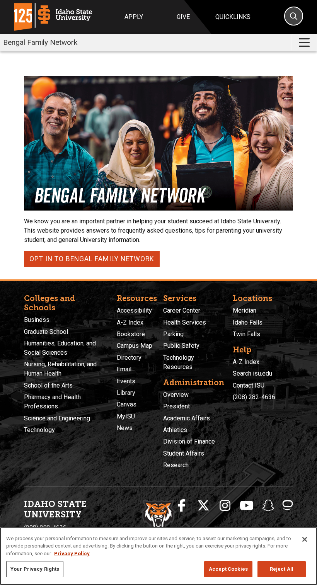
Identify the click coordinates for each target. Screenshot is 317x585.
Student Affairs (183, 453)
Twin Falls (246, 334)
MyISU (126, 416)
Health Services (184, 322)
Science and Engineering (57, 418)
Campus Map (134, 345)
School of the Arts (48, 385)
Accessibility (134, 310)
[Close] (304, 539)
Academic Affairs (186, 418)
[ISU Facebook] (181, 505)
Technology (39, 430)
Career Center (181, 310)
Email (124, 369)
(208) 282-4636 (254, 397)
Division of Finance (189, 441)
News (125, 428)
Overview (176, 394)
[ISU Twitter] (203, 505)
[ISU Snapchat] (268, 505)
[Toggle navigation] (304, 42)
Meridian (244, 310)
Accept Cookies (228, 569)
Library (126, 392)
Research (176, 465)
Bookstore (131, 334)
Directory (129, 357)
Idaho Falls (247, 322)
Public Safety (181, 345)
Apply (133, 16)
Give (183, 16)
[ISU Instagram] (225, 505)
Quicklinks (233, 16)
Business (36, 319)
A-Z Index (130, 322)
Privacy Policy (72, 553)
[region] (158, 556)
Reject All (281, 569)
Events (126, 381)
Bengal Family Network (40, 42)
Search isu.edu (252, 373)
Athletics (175, 430)
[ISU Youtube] (246, 505)
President (176, 406)
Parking (173, 334)
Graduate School (46, 331)
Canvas (126, 404)
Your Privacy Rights (34, 569)
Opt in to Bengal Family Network (91, 259)
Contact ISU (248, 385)
